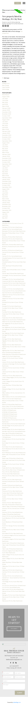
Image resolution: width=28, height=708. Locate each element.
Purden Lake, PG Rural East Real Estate (12, 493)
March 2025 (5, 129)
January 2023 (6, 179)
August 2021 (5, 212)
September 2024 (7, 141)
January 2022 (6, 202)
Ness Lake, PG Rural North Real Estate (12, 433)
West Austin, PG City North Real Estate (12, 589)
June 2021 (5, 216)
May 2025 (5, 125)
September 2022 (6, 187)
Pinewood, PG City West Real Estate (12, 491)
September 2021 (6, 210)
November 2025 (6, 114)
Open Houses (6, 87)
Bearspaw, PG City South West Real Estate (13, 231)
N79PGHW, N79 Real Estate (9, 414)
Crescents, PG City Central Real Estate (12, 289)
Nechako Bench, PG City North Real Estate (13, 424)
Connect (17, 3)
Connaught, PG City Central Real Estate (13, 279)
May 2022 (5, 195)
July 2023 (5, 168)
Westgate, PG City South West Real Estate (13, 595)
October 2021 (6, 208)
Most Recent (5, 94)
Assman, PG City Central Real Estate (12, 229)
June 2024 (5, 146)
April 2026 (5, 104)
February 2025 (6, 131)
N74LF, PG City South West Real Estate (12, 408)
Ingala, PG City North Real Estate (11, 356)
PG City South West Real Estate (11, 474)
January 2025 (6, 133)
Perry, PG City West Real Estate (10, 472)
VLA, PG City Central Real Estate (11, 587)
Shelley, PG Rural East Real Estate (11, 514)
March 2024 (5, 152)
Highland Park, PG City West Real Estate (13, 350)
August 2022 (5, 189)
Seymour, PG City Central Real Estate (12, 512)
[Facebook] (11, 663)
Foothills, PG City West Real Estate (11, 312)
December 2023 (6, 158)
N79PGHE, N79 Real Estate (9, 412)
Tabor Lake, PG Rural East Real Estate (12, 549)
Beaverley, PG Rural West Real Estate (12, 237)
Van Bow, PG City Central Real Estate (12, 576)
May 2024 (5, 148)
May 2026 (5, 102)
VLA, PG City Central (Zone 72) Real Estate (14, 585)
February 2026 (6, 108)
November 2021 (6, 206)
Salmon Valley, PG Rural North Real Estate (13, 506)
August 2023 (5, 166)
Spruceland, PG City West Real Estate (12, 533)
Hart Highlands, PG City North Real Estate (13, 327)
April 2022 (5, 197)
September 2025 (7, 118)
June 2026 (5, 100)
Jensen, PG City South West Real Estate (13, 362)
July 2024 (5, 145)
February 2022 (6, 200)
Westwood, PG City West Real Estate (12, 601)
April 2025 (5, 127)
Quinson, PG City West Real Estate (11, 502)
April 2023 (5, 173)
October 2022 (6, 185)
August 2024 (5, 143)
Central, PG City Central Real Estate (12, 256)
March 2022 (5, 199)
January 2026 (6, 110)
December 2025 (6, 112)
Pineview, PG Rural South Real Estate (12, 485)
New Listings (5, 85)
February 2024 (6, 154)
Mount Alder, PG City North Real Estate (13, 406)
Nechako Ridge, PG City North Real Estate (13, 429)
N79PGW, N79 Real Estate (9, 418)
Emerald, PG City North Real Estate (11, 306)
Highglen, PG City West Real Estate (11, 345)
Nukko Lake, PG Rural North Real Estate (12, 458)
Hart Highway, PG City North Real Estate (13, 333)
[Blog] (16, 663)
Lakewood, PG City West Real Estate (12, 375)
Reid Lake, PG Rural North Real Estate (12, 504)
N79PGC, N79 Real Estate (9, 410)
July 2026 (5, 98)
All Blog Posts (6, 83)
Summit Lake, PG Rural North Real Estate (13, 543)
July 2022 (5, 191)
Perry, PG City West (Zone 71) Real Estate (13, 470)
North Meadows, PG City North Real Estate (14, 452)
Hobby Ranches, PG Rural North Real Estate (14, 354)
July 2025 (5, 122)
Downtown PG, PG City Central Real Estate (14, 291)
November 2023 (6, 160)
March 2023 (5, 175)
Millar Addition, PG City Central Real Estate (13, 397)
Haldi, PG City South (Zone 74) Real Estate (13, 320)
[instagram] (14, 663)
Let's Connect (14, 628)
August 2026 (5, 96)
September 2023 (6, 164)
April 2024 (5, 150)
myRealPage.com (17, 702)
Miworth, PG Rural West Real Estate (11, 404)
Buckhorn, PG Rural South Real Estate (12, 250)
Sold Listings (5, 89)
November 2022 (6, 183)
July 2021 (4, 214)
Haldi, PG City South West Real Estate (12, 321)
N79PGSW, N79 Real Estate (9, 416)
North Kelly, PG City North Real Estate (12, 447)
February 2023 (6, 177)
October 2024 (6, 139)
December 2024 (6, 135)
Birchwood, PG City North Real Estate (12, 239)
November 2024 (6, 137)
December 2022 (6, 181)
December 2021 (6, 204)
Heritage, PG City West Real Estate (15, 23)
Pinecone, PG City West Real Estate (12, 479)
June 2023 (5, 170)
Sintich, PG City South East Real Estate (12, 516)
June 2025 (5, 123)
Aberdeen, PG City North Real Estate (12, 227)
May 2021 (4, 218)
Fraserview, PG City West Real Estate (12, 318)
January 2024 (6, 156)
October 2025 (6, 116)
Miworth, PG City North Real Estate (11, 398)
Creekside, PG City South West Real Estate (14, 283)
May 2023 (5, 172)
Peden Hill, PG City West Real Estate (12, 468)
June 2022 (5, 193)
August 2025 (5, 120)
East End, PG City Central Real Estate (12, 293)
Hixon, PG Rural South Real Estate (11, 352)
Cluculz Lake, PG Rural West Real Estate (13, 273)
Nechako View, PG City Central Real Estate (13, 431)
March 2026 (5, 106)
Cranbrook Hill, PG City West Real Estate (13, 281)
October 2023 (6, 162)
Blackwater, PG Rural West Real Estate (12, 244)
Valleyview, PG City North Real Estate (12, 570)
